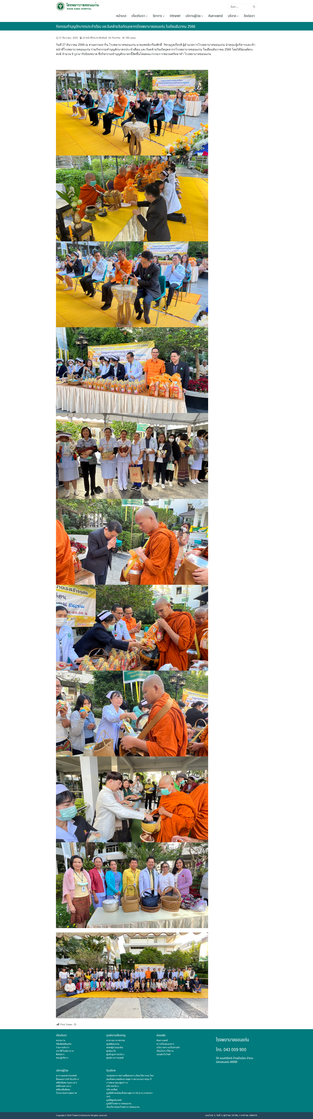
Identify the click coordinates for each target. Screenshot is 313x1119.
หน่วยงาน (60, 1040)
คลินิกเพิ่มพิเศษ (63, 1089)
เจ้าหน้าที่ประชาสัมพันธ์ (95, 37)
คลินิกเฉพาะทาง (63, 1086)
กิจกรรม (116, 37)
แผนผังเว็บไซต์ (163, 1054)
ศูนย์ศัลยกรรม (112, 1044)
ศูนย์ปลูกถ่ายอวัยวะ (115, 1054)
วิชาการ (158, 16)
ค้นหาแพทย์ (215, 16)
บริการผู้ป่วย (193, 16)
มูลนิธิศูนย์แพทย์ (114, 1100)
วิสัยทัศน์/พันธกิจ (63, 1044)
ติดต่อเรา (249, 16)
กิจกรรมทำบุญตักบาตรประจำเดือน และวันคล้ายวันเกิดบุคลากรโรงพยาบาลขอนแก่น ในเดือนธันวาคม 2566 (125, 26)
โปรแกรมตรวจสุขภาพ (66, 1093)
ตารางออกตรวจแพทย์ (66, 1075)
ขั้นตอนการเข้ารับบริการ (67, 1079)
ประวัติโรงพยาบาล (65, 1051)
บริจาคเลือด (112, 1089)
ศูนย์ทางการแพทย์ (115, 1058)
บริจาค (232, 16)
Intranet (175, 16)
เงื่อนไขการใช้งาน (165, 1051)
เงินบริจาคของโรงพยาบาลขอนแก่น (122, 1107)
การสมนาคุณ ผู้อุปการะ (117, 1082)
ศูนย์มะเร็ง (111, 1051)
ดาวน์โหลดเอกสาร (165, 1044)
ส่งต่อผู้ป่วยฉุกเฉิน (114, 1047)
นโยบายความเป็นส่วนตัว (168, 1047)
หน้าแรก (121, 16)
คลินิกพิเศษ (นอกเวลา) (66, 1082)
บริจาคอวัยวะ (112, 1086)
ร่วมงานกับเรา (62, 1047)
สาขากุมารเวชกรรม (115, 1040)
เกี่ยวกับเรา (139, 16)
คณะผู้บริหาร (62, 1058)
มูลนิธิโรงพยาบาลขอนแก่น (118, 1103)
